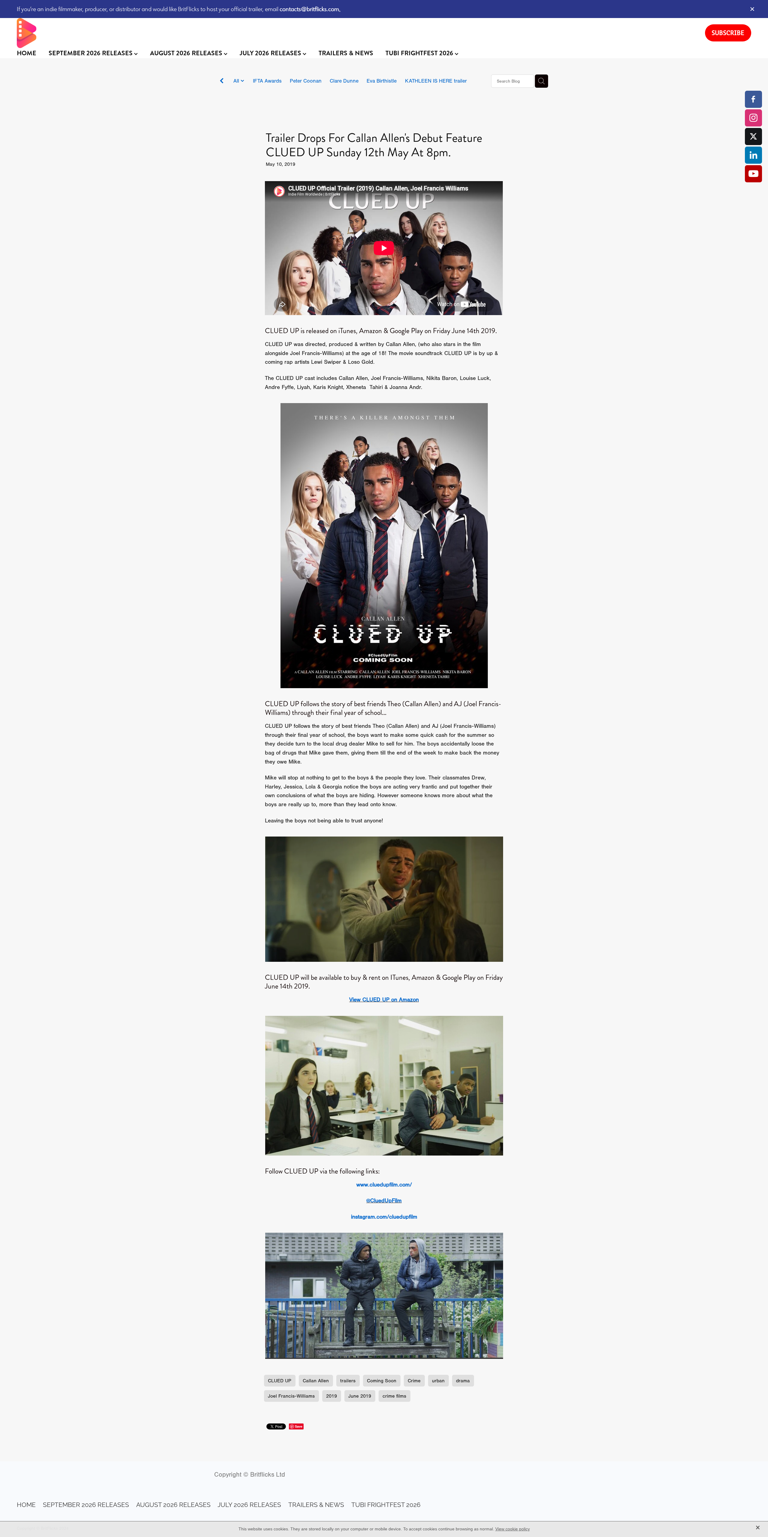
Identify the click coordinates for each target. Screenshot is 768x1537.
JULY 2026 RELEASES (271, 53)
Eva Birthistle (382, 81)
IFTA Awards (267, 81)
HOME (26, 53)
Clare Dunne (344, 81)
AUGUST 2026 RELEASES (187, 53)
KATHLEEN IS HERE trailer (436, 81)
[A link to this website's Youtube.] (753, 173)
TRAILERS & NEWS (346, 53)
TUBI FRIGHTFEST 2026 (420, 53)
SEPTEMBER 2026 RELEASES (91, 53)
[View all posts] (222, 81)
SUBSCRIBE (728, 33)
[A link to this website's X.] (753, 136)
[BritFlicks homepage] (355, 33)
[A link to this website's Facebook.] (753, 99)
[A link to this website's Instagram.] (753, 117)
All (237, 81)
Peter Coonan (306, 81)
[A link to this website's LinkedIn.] (753, 155)
